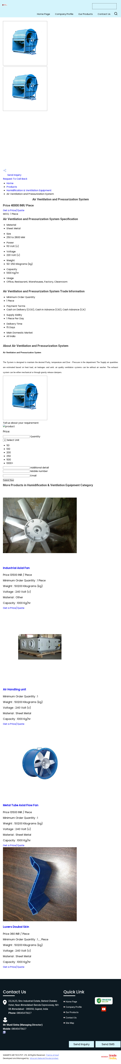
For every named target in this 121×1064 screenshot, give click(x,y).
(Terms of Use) (52, 1055)
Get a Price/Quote (13, 210)
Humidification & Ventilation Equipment (28, 190)
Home (9, 183)
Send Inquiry (14, 175)
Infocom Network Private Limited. (44, 1058)
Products (11, 187)
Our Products (85, 14)
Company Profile (64, 14)
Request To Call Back (15, 179)
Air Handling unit (14, 689)
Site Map (70, 1023)
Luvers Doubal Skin (16, 927)
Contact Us (104, 14)
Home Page (43, 14)
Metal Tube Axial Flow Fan (20, 805)
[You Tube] (103, 1011)
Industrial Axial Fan (16, 568)
